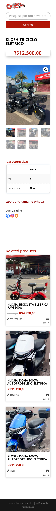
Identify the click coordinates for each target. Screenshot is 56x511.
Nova (33, 188)
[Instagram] (12, 216)
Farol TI (29, 503)
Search (28, 25)
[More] (16, 216)
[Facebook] (8, 216)
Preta (33, 169)
